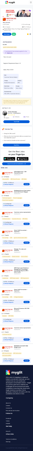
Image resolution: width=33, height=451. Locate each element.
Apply (14, 34)
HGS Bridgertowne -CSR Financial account (20, 172)
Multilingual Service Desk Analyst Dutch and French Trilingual (22, 191)
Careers (8, 405)
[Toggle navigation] (31, 2)
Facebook (8, 418)
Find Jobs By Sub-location (13, 410)
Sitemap (8, 441)
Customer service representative (22, 212)
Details (26, 184)
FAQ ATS (8, 431)
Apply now (9, 53)
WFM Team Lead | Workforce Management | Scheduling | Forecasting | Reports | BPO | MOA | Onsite (21, 270)
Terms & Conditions (11, 439)
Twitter (8, 421)
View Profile (16, 121)
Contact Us (9, 408)
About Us (8, 403)
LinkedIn (8, 423)
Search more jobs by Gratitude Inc (16, 163)
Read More (16, 145)
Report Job (7, 108)
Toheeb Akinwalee (12, 111)
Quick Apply (7, 34)
